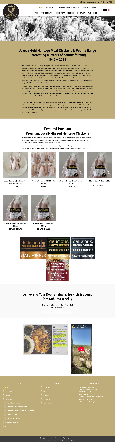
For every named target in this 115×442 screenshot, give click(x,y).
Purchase (8, 395)
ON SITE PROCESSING (11, 423)
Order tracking (47, 403)
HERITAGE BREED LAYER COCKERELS (17, 407)
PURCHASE (46, 387)
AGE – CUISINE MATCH (13, 419)
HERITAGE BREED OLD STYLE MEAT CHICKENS (20, 411)
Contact (7, 427)
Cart (44, 391)
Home (6, 387)
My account (46, 399)
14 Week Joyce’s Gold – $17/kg (99, 181)
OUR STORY (8, 391)
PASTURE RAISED (12, 415)
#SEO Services (57, 440)
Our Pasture (8, 399)
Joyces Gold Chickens (13, 403)
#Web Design (42, 440)
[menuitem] (40, 7)
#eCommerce (49, 440)
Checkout (46, 395)
